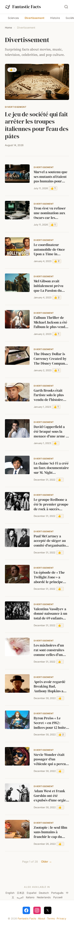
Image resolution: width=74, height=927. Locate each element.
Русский (57, 897)
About (41, 918)
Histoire (55, 17)
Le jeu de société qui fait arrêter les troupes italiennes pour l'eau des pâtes (36, 125)
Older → (46, 861)
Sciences (13, 17)
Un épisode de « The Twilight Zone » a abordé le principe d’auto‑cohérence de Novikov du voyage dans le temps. (50, 577)
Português (57, 892)
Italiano (30, 897)
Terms (51, 918)
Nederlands (44, 897)
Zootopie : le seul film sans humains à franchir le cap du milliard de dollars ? (50, 832)
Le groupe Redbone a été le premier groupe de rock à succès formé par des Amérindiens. (51, 505)
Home (8, 27)
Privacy (61, 918)
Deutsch (44, 892)
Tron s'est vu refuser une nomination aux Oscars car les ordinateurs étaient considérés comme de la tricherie (51, 213)
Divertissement (34, 17)
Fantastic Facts (27, 918)
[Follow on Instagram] (37, 910)
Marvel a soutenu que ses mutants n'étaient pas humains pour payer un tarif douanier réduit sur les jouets (50, 177)
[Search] (66, 7)
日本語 (20, 892)
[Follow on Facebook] (26, 910)
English (10, 892)
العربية (20, 897)
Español (31, 892)
